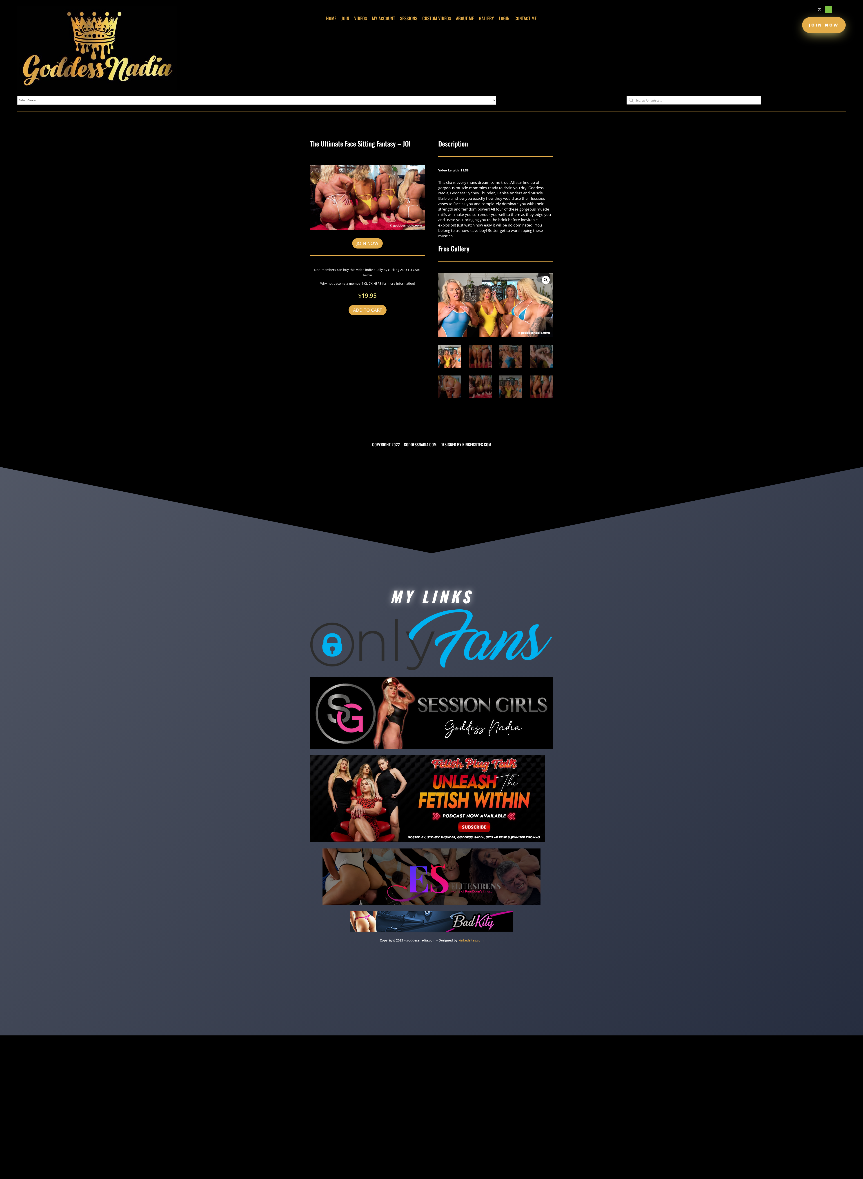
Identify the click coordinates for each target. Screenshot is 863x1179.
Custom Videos (436, 19)
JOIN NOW (367, 243)
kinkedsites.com (476, 444)
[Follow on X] (819, 9)
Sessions (408, 19)
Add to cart (367, 310)
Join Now (824, 25)
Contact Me (525, 19)
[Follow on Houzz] (828, 9)
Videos (360, 19)
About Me (465, 19)
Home (331, 19)
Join (345, 19)
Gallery (486, 19)
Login (504, 19)
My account (383, 19)
